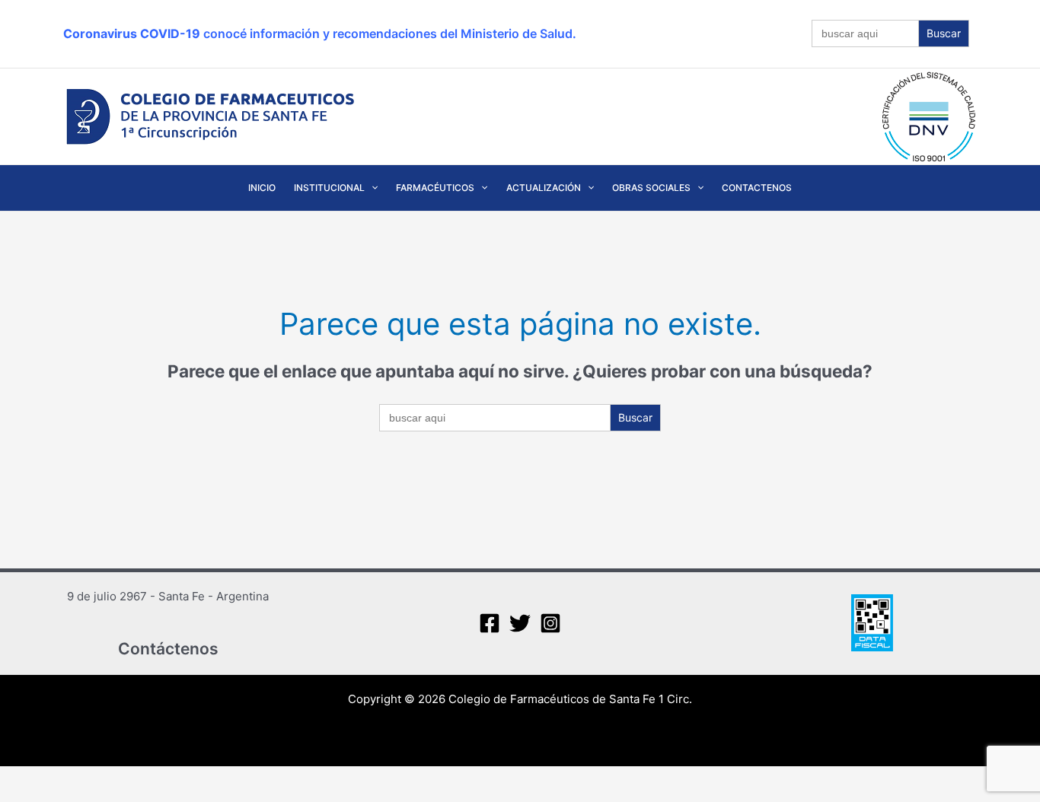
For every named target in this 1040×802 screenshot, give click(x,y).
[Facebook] (489, 623)
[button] (371, 188)
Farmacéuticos (435, 187)
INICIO (262, 187)
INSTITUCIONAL (329, 187)
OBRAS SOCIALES (651, 187)
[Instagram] (550, 623)
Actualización (543, 187)
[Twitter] (520, 623)
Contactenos (757, 187)
